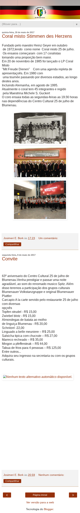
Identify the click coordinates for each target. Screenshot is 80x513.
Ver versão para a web (40, 502)
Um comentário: (48, 238)
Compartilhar (12, 244)
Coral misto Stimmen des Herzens (37, 36)
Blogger (48, 509)
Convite (9, 258)
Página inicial (40, 495)
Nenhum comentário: (51, 474)
